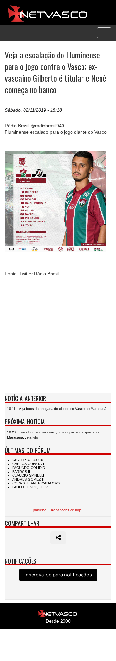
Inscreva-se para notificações (58, 575)
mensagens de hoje (66, 510)
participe (39, 510)
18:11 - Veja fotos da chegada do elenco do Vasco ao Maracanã (56, 409)
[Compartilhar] (58, 537)
